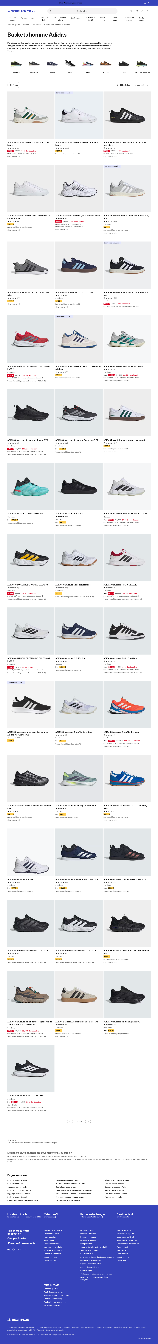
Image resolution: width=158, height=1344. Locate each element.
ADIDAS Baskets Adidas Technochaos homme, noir (29, 807)
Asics (70, 73)
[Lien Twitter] (14, 1249)
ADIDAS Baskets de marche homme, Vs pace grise (28, 293)
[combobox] (143, 85)
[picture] (30, 115)
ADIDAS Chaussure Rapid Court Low (120, 658)
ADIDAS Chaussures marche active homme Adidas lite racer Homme (27, 733)
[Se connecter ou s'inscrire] (142, 11)
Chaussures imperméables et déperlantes (73, 1194)
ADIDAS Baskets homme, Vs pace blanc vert (124, 440)
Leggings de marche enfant (18, 1194)
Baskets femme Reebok (17, 1197)
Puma (88, 73)
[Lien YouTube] (19, 1249)
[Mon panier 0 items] (148, 11)
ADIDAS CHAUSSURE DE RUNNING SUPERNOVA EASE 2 (29, 367)
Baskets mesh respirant (114, 1190)
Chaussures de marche (114, 1184)
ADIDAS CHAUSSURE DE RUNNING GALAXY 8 (27, 585)
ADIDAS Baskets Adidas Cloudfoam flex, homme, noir (127, 951)
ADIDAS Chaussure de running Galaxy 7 (122, 1022)
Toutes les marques (142, 73)
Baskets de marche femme (67, 1187)
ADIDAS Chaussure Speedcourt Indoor (73, 585)
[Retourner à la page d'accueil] (21, 11)
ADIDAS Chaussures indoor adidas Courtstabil (125, 513)
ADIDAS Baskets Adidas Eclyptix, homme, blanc (77, 215)
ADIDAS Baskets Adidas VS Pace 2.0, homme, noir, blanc (125, 143)
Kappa (106, 73)
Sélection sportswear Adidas (117, 1180)
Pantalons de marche (113, 1197)
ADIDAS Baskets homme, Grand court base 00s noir (126, 293)
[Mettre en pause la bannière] (145, 3)
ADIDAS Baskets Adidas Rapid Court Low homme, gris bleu (78, 367)
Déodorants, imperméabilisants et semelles (74, 1190)
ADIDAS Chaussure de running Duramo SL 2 (75, 805)
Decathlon (16, 73)
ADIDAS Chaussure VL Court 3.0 (70, 513)
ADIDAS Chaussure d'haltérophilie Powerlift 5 (76, 879)
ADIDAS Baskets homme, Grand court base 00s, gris (126, 217)
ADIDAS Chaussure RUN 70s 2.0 (70, 658)
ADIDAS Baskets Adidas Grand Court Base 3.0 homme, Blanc (29, 217)
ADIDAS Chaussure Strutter (20, 879)
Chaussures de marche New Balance (22, 1200)
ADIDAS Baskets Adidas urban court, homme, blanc (77, 143)
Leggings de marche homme (68, 1200)
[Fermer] (149, 3)
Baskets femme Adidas (17, 1180)
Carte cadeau (142, 19)
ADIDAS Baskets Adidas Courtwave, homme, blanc (28, 143)
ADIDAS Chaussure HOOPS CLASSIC (120, 585)
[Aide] (136, 11)
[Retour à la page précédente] (70, 1121)
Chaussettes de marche (17, 1187)
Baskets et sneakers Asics (116, 1187)
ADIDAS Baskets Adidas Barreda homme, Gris (76, 1022)
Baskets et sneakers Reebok (19, 1190)
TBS (123, 73)
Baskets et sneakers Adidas (67, 1180)
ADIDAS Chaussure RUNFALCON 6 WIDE (25, 1096)
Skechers (34, 73)
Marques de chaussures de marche (70, 1184)
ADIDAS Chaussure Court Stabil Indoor (25, 513)
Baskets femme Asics (16, 1184)
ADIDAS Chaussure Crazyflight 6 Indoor (73, 732)
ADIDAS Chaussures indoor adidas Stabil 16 (124, 366)
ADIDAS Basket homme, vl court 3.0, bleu (74, 292)
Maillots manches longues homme (70, 1197)
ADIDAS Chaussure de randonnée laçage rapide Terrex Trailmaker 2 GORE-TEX (29, 1023)
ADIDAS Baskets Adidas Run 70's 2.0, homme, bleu (125, 807)
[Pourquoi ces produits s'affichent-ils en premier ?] (117, 85)
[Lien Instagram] (24, 1249)
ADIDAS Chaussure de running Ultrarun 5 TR (27, 440)
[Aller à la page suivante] (88, 1121)
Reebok (52, 73)
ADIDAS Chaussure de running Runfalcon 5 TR (76, 440)
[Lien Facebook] (9, 1249)
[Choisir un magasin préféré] (131, 11)
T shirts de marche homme (116, 1194)
